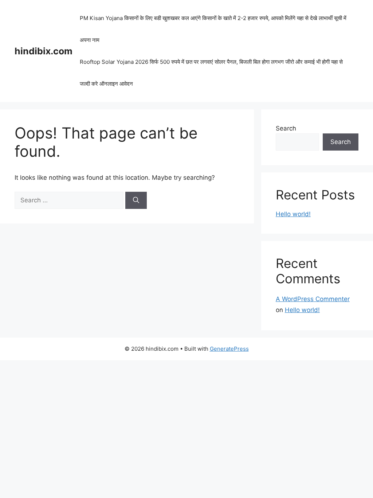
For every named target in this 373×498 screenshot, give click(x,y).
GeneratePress (229, 348)
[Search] (136, 200)
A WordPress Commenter (313, 299)
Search (286, 128)
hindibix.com (43, 51)
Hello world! (293, 214)
